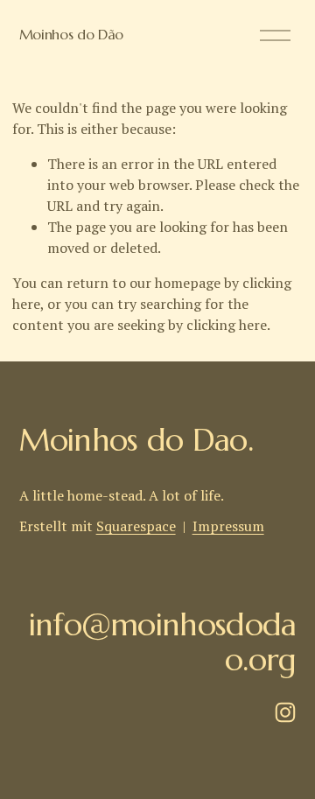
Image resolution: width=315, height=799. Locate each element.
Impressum (228, 526)
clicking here (226, 324)
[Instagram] (285, 712)
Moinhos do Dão (71, 34)
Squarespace (136, 526)
